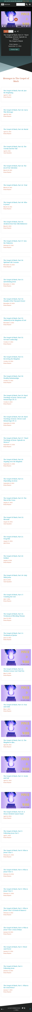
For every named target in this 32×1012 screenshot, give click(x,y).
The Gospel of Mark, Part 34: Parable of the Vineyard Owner (14, 300)
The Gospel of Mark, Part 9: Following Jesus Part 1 (13, 832)
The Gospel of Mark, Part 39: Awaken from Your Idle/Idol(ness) (15, 223)
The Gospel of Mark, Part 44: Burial (15, 129)
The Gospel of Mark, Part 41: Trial (15, 185)
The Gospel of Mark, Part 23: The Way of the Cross (14, 499)
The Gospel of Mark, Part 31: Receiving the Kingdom (13, 358)
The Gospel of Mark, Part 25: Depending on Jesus (13, 480)
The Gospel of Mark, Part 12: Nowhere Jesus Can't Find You (13, 670)
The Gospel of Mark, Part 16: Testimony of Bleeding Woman (14, 615)
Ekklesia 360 (16, 1010)
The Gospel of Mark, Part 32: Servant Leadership (13, 338)
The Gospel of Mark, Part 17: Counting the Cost (13, 596)
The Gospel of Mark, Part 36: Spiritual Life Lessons (13, 261)
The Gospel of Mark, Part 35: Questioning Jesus (13, 281)
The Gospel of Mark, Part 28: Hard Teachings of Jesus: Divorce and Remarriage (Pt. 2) (15, 419)
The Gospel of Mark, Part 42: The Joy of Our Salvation (14, 167)
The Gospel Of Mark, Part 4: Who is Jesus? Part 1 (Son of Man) (15, 929)
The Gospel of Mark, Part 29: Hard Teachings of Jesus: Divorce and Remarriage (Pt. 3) (15, 397)
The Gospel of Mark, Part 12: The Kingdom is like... (14, 741)
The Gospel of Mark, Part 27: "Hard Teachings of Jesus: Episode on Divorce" (15, 440)
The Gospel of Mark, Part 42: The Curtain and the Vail (14, 148)
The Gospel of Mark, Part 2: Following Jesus (13, 967)
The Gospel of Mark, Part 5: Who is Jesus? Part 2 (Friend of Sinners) (15, 909)
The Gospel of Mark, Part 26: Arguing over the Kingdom (13, 460)
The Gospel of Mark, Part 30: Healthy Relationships (13, 377)
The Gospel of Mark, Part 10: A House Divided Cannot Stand (14, 813)
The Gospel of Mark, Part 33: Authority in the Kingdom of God (14, 319)
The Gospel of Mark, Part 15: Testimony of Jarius (13, 634)
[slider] (7, 26)
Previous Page (14, 49)
